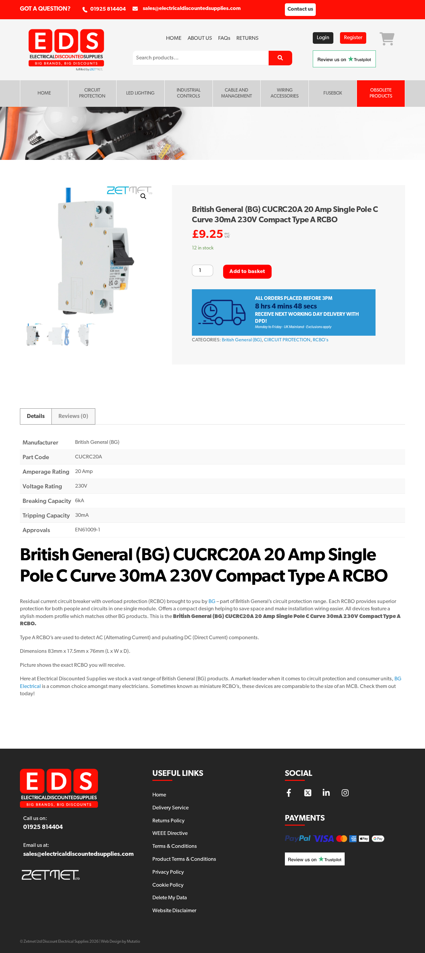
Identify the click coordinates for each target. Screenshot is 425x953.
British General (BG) (242, 340)
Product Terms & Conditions (184, 859)
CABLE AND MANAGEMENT (236, 93)
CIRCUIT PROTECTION (92, 93)
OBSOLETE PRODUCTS (381, 93)
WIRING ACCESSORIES (284, 93)
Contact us (300, 9)
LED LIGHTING (140, 93)
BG (212, 601)
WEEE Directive (170, 833)
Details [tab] (36, 416)
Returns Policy (168, 821)
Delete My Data (169, 898)
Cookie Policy (168, 885)
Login (323, 37)
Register (353, 37)
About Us (200, 38)
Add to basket (247, 271)
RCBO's (320, 340)
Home (174, 38)
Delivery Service (170, 808)
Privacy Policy (168, 872)
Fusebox (332, 93)
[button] (143, 196)
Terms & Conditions (174, 846)
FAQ (224, 38)
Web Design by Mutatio (120, 942)
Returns (247, 38)
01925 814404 (108, 9)
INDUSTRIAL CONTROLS (189, 93)
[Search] (280, 58)
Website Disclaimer (174, 911)
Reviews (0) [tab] (73, 416)
